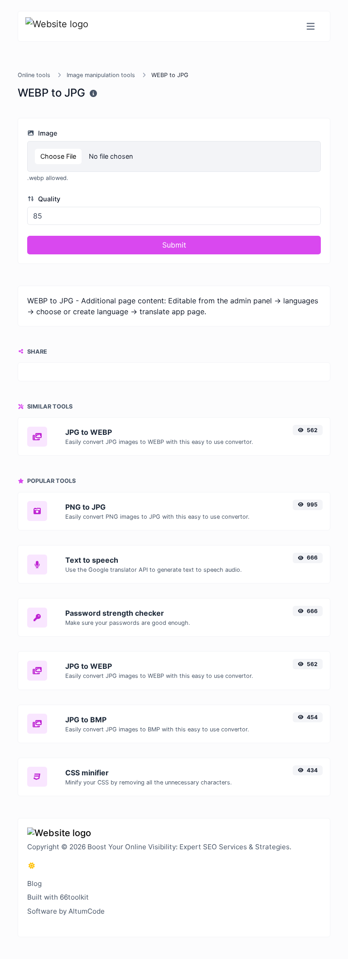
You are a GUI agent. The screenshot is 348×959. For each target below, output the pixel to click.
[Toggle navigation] (311, 26)
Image (46, 133)
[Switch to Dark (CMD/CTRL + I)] (31, 865)
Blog (34, 883)
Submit (174, 244)
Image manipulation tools (101, 75)
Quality (48, 199)
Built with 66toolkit (58, 897)
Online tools (34, 75)
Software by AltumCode (66, 911)
